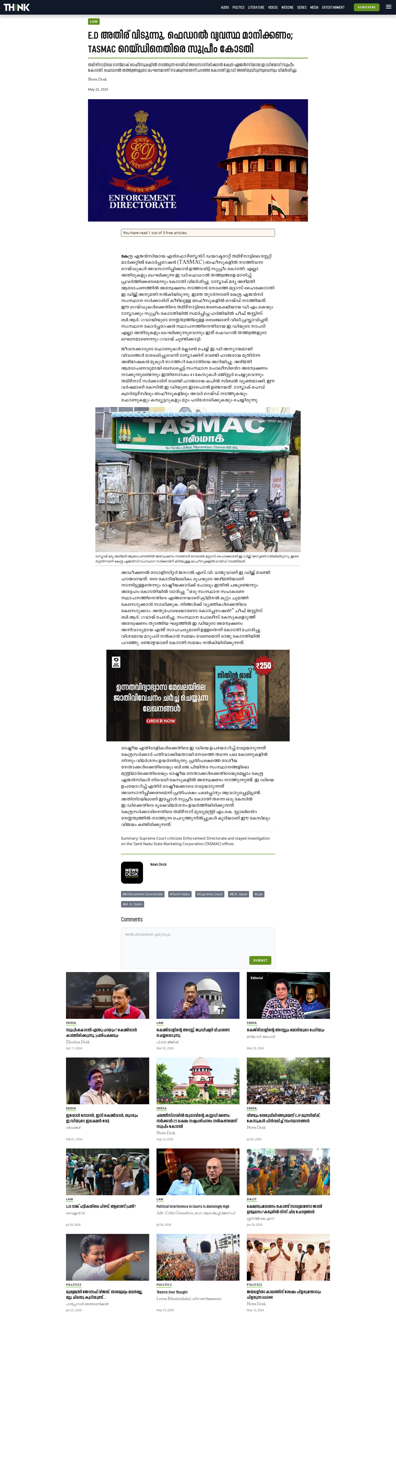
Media (314, 7)
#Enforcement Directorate (143, 894)
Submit (260, 960)
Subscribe (367, 7)
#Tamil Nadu (180, 894)
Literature (256, 7)
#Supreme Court (210, 894)
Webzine (287, 7)
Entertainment (333, 7)
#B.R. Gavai (238, 894)
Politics (239, 7)
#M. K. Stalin (132, 904)
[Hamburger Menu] (387, 6)
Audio (225, 7)
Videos (273, 7)
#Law (259, 894)
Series (302, 7)
